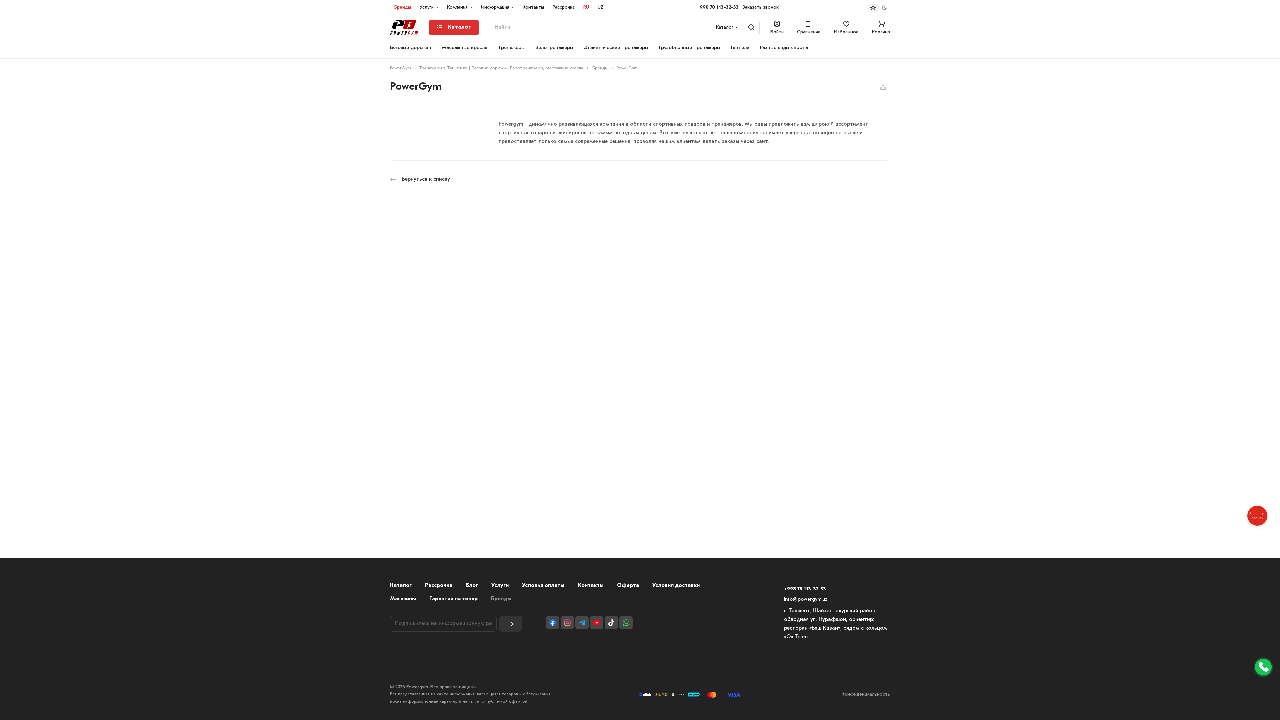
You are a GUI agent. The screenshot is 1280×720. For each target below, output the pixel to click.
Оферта (628, 585)
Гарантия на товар (453, 599)
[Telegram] (582, 622)
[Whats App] (626, 622)
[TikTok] (611, 622)
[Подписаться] (510, 624)
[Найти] (751, 27)
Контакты (591, 585)
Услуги (500, 585)
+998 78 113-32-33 (718, 7)
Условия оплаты (543, 585)
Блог (472, 585)
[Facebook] (552, 622)
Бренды (501, 599)
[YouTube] (596, 622)
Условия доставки (676, 585)
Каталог (401, 585)
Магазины (403, 599)
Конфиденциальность (866, 694)
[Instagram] (567, 622)
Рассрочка (438, 585)
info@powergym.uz (805, 599)
